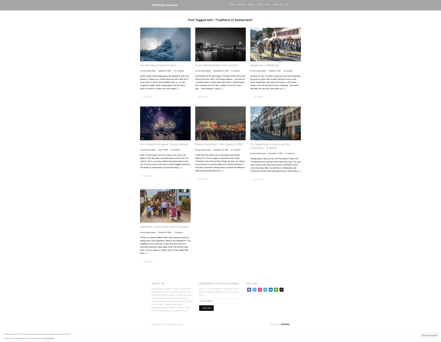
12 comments (175, 150)
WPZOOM (285, 324)
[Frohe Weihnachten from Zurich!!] (220, 29)
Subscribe (206, 308)
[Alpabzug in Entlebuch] (275, 29)
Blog (260, 4)
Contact (275, 4)
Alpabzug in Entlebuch (264, 65)
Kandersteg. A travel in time (158, 65)
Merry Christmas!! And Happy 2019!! (219, 144)
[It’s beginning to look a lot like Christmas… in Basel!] (275, 108)
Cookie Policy (49, 338)
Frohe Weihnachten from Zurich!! (216, 65)
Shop (267, 4)
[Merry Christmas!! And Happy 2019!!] (220, 108)
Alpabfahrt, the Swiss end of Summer (164, 226)
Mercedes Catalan (164, 5)
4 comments (287, 71)
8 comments (289, 153)
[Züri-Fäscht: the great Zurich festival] (165, 108)
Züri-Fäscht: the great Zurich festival (164, 144)
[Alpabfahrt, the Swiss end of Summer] (165, 190)
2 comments (235, 71)
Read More (148, 97)
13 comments (235, 150)
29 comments (179, 71)
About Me (241, 4)
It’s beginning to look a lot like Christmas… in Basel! (270, 146)
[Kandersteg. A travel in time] (165, 29)
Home (232, 4)
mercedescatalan (149, 71)
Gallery (250, 4)
